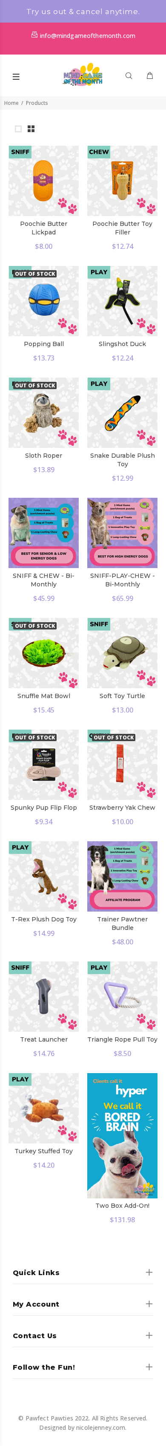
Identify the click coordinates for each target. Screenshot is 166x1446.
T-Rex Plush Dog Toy (44, 919)
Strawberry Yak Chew (122, 807)
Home (11, 103)
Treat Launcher (44, 1039)
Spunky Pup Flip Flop (44, 807)
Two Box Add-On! (122, 1205)
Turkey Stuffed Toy (43, 1151)
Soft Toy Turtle (122, 696)
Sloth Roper (43, 455)
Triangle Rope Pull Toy (122, 1039)
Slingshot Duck (122, 344)
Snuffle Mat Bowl (43, 696)
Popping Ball (44, 344)
